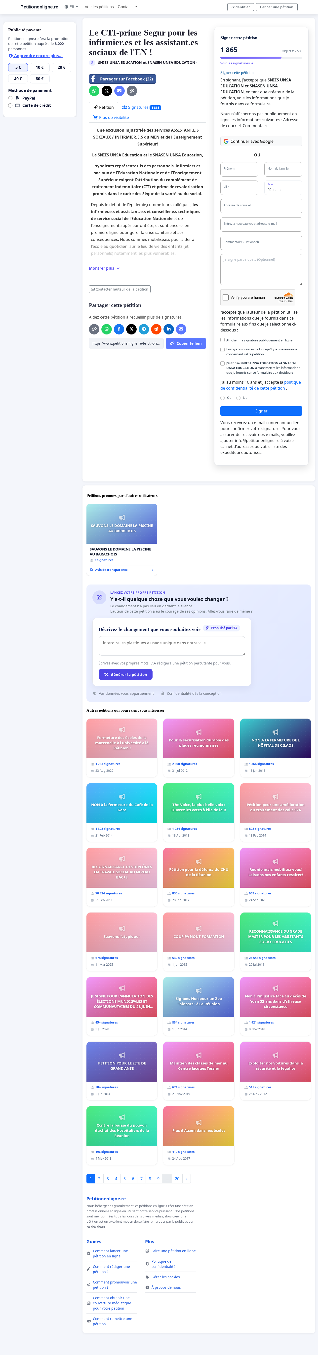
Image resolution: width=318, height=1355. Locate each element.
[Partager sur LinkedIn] (168, 329)
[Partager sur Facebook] (119, 329)
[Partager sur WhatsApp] (94, 91)
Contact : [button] (126, 7)
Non (246, 397)
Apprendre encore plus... (38, 55)
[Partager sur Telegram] (144, 329)
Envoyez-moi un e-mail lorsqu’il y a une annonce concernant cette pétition (261, 351)
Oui (229, 397)
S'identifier (241, 7)
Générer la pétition (129, 674)
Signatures (143, 107)
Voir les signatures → (236, 63)
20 (177, 1178)
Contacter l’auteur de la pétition (122, 289)
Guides (93, 1242)
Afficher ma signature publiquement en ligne (259, 340)
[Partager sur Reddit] (156, 329)
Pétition (106, 107)
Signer (261, 411)
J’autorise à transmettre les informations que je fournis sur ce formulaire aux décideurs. (263, 368)
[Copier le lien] (132, 91)
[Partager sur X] (107, 91)
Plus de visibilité (113, 117)
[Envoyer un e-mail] (119, 91)
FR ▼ (74, 7)
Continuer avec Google (252, 141)
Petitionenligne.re (39, 6)
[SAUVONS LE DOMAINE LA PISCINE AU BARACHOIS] (121, 539)
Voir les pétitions (99, 7)
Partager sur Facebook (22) (126, 79)
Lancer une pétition (276, 7)
